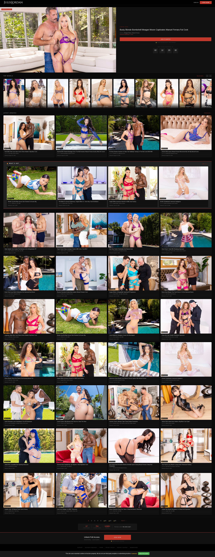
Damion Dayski (122, 203)
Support (80, 547)
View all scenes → (208, 112)
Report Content (122, 547)
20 (115, 520)
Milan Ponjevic (133, 423)
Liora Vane (10, 153)
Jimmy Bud (125, 293)
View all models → (200, 75)
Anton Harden (16, 153)
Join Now (205, 2)
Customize (134, 553)
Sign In (196, 2)
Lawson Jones (179, 250)
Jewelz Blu (10, 466)
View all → (205, 163)
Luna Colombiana (11, 423)
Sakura (166, 423)
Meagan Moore (127, 33)
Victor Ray (70, 203)
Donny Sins (17, 250)
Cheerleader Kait (116, 250)
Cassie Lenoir (63, 423)
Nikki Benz (10, 336)
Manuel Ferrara (135, 33)
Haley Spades (11, 250)
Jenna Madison (116, 336)
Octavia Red (168, 153)
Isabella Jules (11, 510)
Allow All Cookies (143, 553)
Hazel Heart (167, 250)
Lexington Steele (70, 250)
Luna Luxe (63, 510)
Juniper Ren (167, 510)
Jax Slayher (69, 466)
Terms (101, 547)
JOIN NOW (117, 537)
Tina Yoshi (167, 293)
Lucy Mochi (10, 293)
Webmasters (134, 547)
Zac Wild (18, 203)
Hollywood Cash (121, 153)
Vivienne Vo (115, 153)
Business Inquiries (91, 547)
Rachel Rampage (64, 153)
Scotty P (184, 250)
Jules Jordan (15, 380)
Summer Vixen (116, 423)
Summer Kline (63, 466)
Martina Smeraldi (116, 467)
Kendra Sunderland (168, 203)
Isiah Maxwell (173, 293)
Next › (123, 520)
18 (105, 520)
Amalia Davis (63, 293)
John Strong (122, 423)
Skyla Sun (10, 380)
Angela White (65, 203)
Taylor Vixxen (63, 250)
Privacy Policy (110, 547)
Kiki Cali (167, 336)
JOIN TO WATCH (165, 39)
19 (110, 520)
